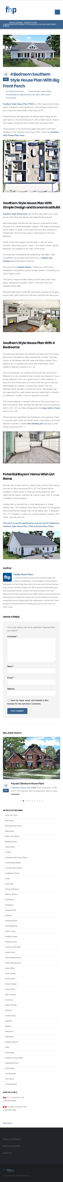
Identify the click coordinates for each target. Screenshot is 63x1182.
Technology (9, 1068)
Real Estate (9, 1053)
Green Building (11, 926)
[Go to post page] (31, 758)
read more (15, 794)
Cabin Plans (10, 847)
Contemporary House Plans (16, 858)
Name (10, 666)
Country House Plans (13, 868)
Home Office (10, 968)
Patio (7, 1047)
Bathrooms (9, 831)
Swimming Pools (11, 1063)
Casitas (8, 852)
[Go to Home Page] (4, 23)
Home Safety (10, 974)
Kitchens (8, 1010)
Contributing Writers (13, 863)
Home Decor (10, 952)
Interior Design (11, 1005)
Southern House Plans (14, 1058)
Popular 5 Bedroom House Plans (27, 783)
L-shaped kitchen (24, 267)
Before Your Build (12, 836)
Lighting (8, 1021)
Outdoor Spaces (11, 1042)
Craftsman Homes (12, 873)
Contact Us (7, 1153)
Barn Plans (9, 821)
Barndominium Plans (13, 826)
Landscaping (10, 1016)
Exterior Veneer (11, 894)
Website (11, 689)
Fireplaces (9, 905)
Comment (12, 636)
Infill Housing (10, 995)
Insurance (9, 1000)
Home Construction (13, 947)
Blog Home (7, 1123)
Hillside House (11, 942)
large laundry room (27, 95)
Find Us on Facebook (11, 1146)
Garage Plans (10, 910)
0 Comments (11, 98)
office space (45, 95)
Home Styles (10, 979)
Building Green (11, 842)
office (38, 95)
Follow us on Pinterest (12, 1139)
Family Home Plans (16, 91)
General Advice (11, 921)
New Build (9, 1037)
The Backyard (10, 1074)
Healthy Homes (11, 937)
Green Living (10, 931)
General (8, 916)
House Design (34, 91)
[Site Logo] (11, 10)
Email (10, 678)
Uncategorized (11, 1084)
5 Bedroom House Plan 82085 (23, 788)
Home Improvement (13, 958)
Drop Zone (9, 884)
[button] (58, 6)
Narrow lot (9, 1031)
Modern (8, 1026)
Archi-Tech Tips (11, 815)
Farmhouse (9, 900)
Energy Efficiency (12, 889)
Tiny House (9, 1079)
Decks (7, 879)
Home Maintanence (13, 963)
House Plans (46, 91)
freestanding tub (12, 95)
